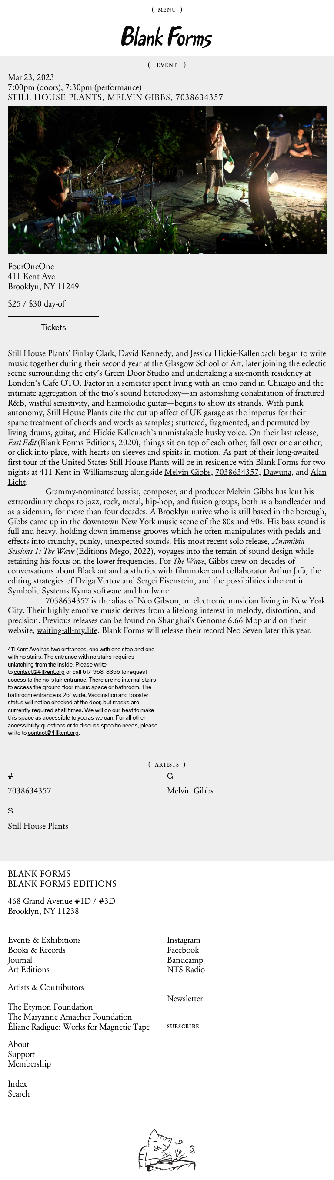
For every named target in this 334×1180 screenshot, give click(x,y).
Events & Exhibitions (44, 939)
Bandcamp (185, 959)
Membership (29, 1063)
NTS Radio (186, 969)
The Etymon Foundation (50, 1006)
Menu (167, 9)
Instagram (183, 939)
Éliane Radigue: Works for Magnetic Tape (79, 1026)
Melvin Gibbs (187, 472)
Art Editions (29, 969)
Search (19, 1093)
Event (167, 64)
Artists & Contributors (46, 987)
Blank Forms (167, 37)
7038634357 (237, 472)
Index (17, 1083)
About (18, 1044)
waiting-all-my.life (67, 630)
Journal (20, 959)
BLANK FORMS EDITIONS (62, 883)
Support (21, 1054)
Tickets (53, 328)
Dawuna (277, 472)
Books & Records (37, 949)
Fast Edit (22, 442)
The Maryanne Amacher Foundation (70, 1016)
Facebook (183, 949)
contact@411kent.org (39, 673)
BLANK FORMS (39, 873)
